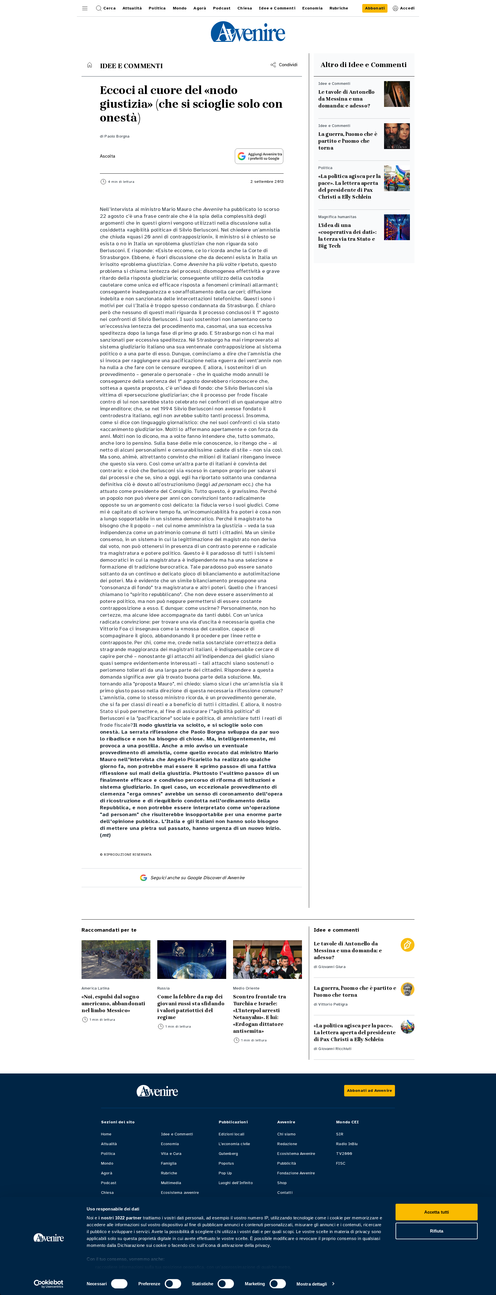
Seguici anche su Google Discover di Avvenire (197, 878)
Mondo (107, 1163)
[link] (375, 8)
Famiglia (169, 1163)
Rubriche (169, 1173)
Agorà (106, 1173)
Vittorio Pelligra (333, 1004)
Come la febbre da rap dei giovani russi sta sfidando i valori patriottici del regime (190, 1007)
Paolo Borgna (116, 136)
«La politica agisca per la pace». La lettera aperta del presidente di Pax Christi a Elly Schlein (349, 186)
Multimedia (171, 1182)
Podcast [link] (221, 8)
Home (106, 1134)
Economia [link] (312, 8)
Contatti (284, 1192)
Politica (108, 1153)
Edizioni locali (231, 1134)
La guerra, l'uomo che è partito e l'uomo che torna (347, 141)
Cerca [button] (109, 8)
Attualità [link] (132, 8)
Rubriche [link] (339, 8)
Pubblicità (286, 1163)
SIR (339, 1134)
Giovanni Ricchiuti (334, 1048)
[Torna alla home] (89, 64)
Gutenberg (228, 1153)
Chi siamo (286, 1134)
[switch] (173, 1283)
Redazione (287, 1143)
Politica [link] (157, 8)
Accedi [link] (407, 8)
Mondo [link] (180, 8)
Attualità (109, 1143)
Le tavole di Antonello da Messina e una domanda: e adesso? (346, 99)
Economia (170, 1143)
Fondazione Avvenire (296, 1173)
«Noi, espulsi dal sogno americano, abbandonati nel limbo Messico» (114, 1004)
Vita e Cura (171, 1153)
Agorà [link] (199, 8)
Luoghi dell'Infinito (236, 1182)
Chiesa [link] (244, 8)
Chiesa (107, 1192)
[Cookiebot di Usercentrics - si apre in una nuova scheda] (49, 1284)
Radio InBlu (347, 1143)
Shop (282, 1182)
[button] (85, 8)
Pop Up (225, 1173)
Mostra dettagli (312, 1283)
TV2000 (344, 1153)
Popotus (226, 1163)
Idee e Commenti (177, 1134)
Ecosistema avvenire (180, 1192)
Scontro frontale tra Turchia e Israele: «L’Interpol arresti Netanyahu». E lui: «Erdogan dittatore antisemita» (259, 1014)
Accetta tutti (436, 1212)
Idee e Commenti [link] (277, 8)
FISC (340, 1163)
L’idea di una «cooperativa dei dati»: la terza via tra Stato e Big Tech (347, 235)
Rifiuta (436, 1230)
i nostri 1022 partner (120, 1217)
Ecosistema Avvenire (296, 1153)
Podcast (108, 1182)
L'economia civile (234, 1143)
